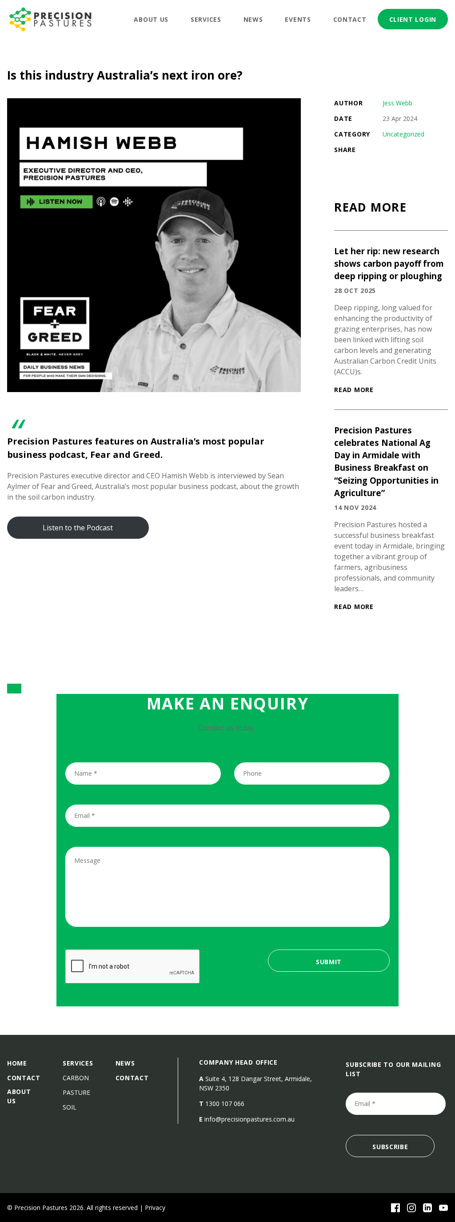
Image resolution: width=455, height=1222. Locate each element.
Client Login (412, 19)
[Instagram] (411, 1207)
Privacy (155, 1207)
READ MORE (353, 389)
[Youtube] (443, 1207)
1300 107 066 (224, 1103)
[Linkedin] (427, 1207)
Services (206, 19)
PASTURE (76, 1092)
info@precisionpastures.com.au (249, 1119)
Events (298, 19)
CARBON (76, 1078)
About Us (151, 19)
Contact (350, 19)
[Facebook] (395, 1207)
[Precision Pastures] (51, 19)
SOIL (69, 1107)
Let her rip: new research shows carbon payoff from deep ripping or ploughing (389, 263)
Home (17, 1063)
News (253, 19)
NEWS (125, 1063)
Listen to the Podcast (78, 528)
